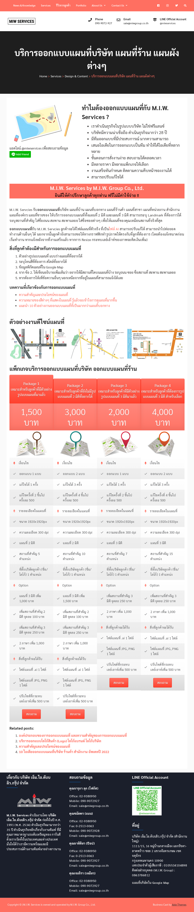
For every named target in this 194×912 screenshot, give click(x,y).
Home (43, 76)
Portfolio (81, 5)
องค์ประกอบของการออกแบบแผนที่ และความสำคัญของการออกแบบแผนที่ (73, 735)
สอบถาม (31, 714)
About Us (97, 5)
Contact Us (118, 5)
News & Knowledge (24, 5)
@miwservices (168, 23)
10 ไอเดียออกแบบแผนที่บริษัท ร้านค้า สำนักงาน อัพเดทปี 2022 (64, 751)
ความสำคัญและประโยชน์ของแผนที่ (43, 294)
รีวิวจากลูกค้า (63, 5)
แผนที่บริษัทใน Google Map (150, 883)
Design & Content (76, 76)
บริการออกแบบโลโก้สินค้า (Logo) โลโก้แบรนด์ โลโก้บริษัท (60, 741)
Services (46, 5)
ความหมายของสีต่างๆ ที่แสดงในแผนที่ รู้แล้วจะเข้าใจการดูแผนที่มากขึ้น (68, 300)
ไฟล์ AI (114, 229)
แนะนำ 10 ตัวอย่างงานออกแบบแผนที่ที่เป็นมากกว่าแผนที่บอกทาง (64, 305)
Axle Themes (179, 904)
